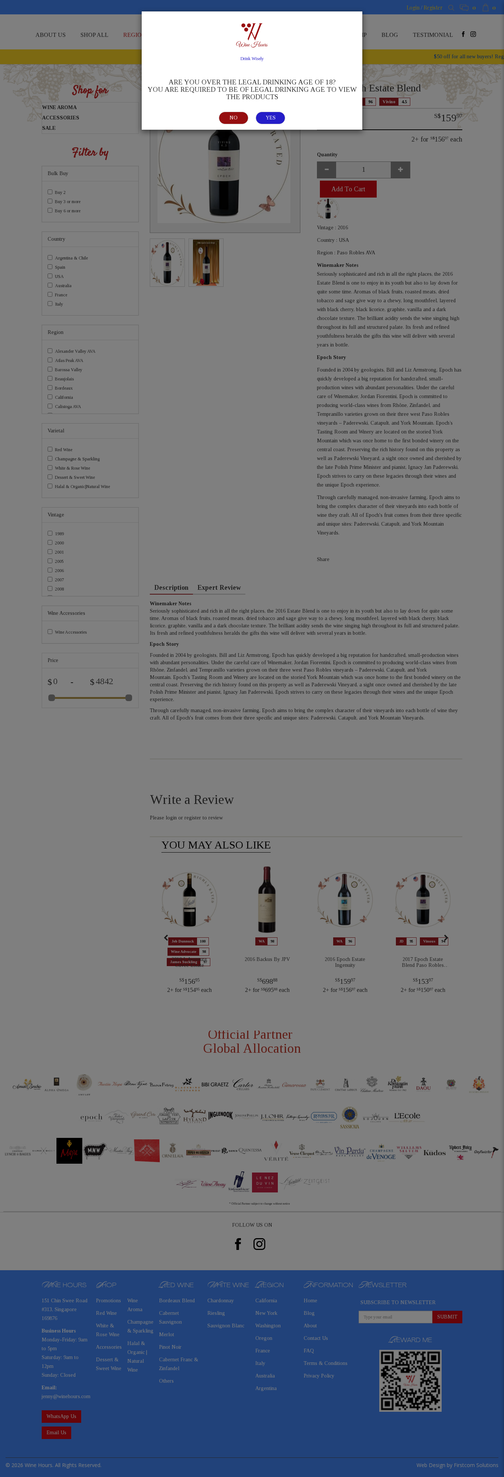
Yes (271, 118)
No (233, 118)
